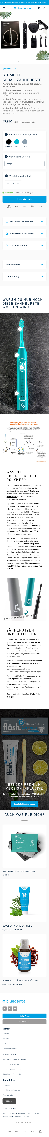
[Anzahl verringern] (8, 183)
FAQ (4, 1043)
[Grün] (16, 141)
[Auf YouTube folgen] (15, 1008)
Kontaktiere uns (24, 1022)
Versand (6, 1038)
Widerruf (9, 1101)
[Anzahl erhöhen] (18, 183)
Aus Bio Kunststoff (19, 245)
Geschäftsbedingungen (12, 1090)
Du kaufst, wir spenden (21, 221)
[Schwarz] (8, 141)
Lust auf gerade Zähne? (12, 1064)
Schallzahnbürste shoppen (24, 804)
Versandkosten (30, 122)
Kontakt (6, 1033)
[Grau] (24, 141)
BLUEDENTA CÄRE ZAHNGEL (17, 925)
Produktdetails (13, 264)
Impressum (7, 1085)
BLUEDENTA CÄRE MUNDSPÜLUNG (20, 980)
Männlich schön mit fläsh (13, 1074)
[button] (44, 35)
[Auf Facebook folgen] (5, 1008)
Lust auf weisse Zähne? (12, 1069)
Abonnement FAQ (9, 1048)
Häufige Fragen (24, 1016)
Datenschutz (8, 1095)
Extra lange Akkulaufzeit (22, 233)
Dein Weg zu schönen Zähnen (14, 1059)
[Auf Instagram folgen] (10, 1008)
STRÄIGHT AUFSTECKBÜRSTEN (19, 871)
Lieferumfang (12, 276)
